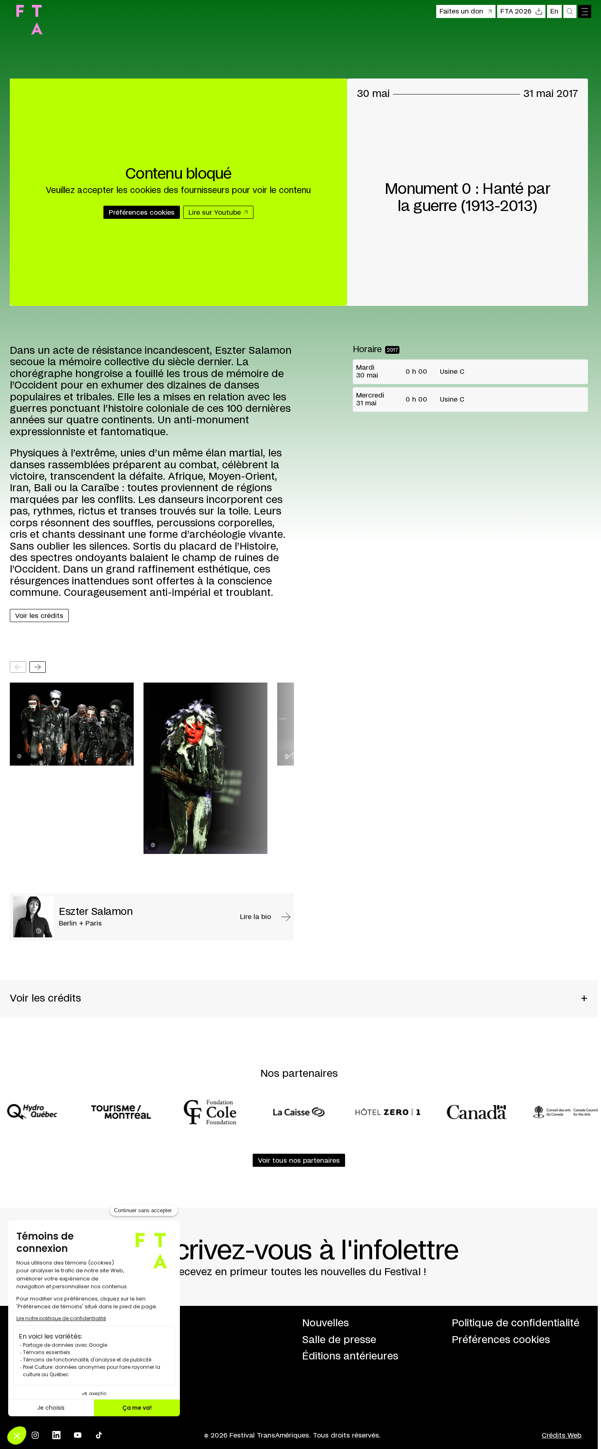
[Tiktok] (99, 1435)
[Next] (37, 667)
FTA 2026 (515, 11)
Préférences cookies (501, 1340)
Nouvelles (325, 1323)
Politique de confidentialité (515, 1323)
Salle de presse (339, 1340)
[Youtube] (77, 1435)
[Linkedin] (56, 1435)
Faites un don (461, 11)
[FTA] (29, 19)
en (554, 11)
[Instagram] (35, 1435)
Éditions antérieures (350, 1356)
